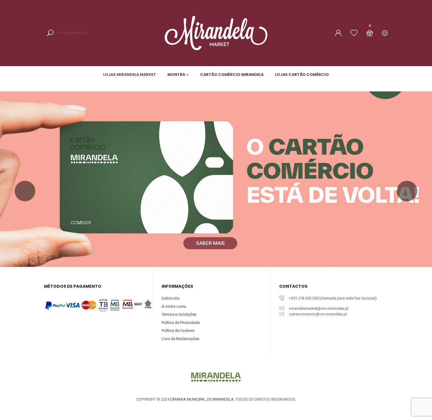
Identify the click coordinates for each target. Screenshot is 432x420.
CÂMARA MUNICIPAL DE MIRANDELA (202, 399)
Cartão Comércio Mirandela (232, 74)
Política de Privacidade (181, 322)
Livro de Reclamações (180, 339)
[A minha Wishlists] (354, 33)
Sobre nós (170, 298)
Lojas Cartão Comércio (302, 74)
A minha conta (174, 306)
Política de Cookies (178, 330)
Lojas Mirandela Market (129, 74)
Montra (176, 74)
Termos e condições (179, 314)
